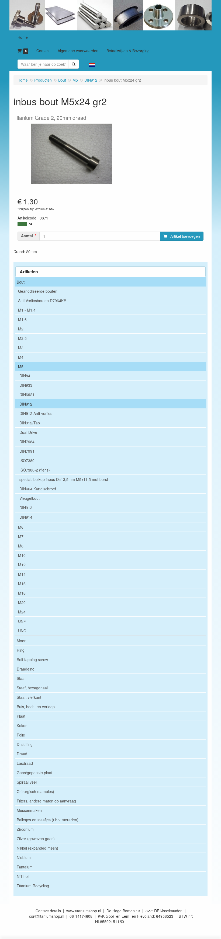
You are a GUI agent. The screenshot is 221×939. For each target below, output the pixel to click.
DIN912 (25, 404)
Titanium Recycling (33, 885)
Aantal (27, 236)
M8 (20, 546)
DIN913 (25, 507)
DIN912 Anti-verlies (35, 413)
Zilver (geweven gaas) (36, 838)
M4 (20, 357)
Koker (22, 725)
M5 (20, 366)
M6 (20, 527)
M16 (22, 583)
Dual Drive (28, 432)
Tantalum (25, 867)
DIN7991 (26, 451)
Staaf (21, 678)
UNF (22, 621)
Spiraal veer (27, 782)
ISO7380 (26, 460)
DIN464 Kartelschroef (37, 488)
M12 (22, 564)
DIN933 (25, 385)
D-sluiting (25, 744)
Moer (21, 640)
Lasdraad (25, 763)
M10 (22, 555)
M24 (22, 612)
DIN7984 (26, 441)
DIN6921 (26, 394)
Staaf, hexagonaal (32, 687)
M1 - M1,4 (27, 310)
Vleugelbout (29, 498)
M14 (22, 574)
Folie (21, 735)
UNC (22, 630)
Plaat (21, 716)
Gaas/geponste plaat (34, 772)
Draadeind (25, 669)
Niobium (24, 857)
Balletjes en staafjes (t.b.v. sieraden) (47, 819)
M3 (20, 347)
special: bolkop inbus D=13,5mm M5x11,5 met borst (63, 479)
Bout (21, 282)
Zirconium (25, 829)
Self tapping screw (32, 659)
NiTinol (23, 876)
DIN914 (25, 517)
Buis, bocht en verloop (36, 706)
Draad (22, 753)
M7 (20, 536)
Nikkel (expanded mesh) (37, 848)
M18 (22, 593)
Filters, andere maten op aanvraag (46, 801)
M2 (20, 328)
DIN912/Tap (29, 422)
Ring (21, 650)
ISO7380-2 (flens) (34, 470)
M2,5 (22, 338)
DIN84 (24, 375)
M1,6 (22, 319)
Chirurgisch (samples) (35, 791)
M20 (22, 602)
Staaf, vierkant (29, 697)
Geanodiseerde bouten (37, 291)
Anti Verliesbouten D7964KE (42, 300)
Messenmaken (29, 810)
